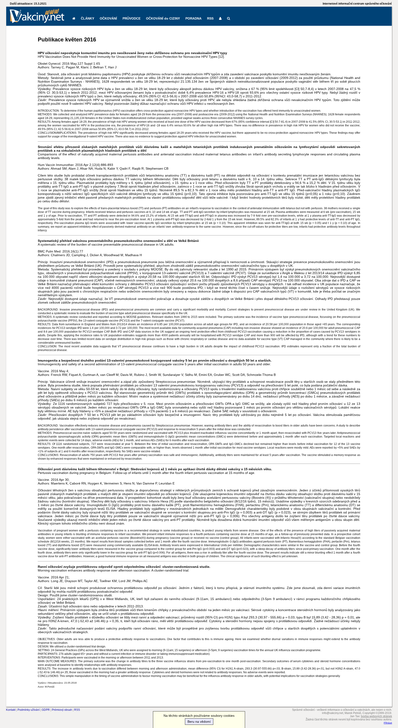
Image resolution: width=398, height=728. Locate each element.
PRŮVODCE (131, 18)
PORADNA (193, 18)
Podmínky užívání (29, 709)
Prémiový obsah (62, 709)
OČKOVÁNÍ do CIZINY (163, 18)
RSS (210, 18)
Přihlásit (388, 723)
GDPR (46, 709)
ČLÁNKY (87, 18)
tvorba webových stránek (376, 716)
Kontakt (10, 709)
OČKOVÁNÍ (108, 18)
